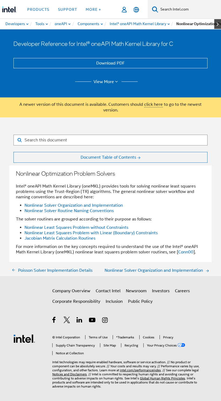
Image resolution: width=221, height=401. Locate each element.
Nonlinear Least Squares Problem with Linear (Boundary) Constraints (91, 233)
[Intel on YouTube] (92, 321)
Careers (182, 291)
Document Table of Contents (108, 157)
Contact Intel (108, 291)
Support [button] (67, 9)
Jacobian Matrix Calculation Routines (60, 238)
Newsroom (136, 291)
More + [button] (93, 9)
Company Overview (71, 291)
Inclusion (114, 301)
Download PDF (110, 63)
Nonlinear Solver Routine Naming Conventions (69, 210)
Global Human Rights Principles (162, 378)
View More (104, 81)
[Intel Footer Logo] (24, 338)
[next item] (217, 24)
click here (153, 104)
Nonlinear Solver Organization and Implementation (74, 205)
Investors (161, 291)
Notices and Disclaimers (69, 374)
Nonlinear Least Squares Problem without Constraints (76, 227)
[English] (136, 9)
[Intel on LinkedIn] (79, 321)
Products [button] (38, 9)
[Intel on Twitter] (67, 321)
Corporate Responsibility (76, 301)
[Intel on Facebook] (54, 321)
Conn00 (186, 252)
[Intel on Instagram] (105, 321)
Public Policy (140, 301)
